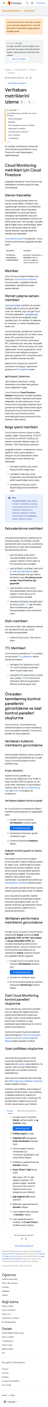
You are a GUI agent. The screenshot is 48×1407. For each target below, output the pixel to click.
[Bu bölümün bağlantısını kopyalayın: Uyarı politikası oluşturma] (7, 1052)
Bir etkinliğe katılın (9, 1322)
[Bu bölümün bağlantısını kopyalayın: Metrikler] (21, 271)
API (14, 239)
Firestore (29, 10)
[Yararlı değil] (30, 78)
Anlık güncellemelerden (22, 571)
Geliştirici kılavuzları (9, 1279)
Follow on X (6, 1314)
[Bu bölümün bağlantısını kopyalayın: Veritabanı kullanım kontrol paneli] (7, 803)
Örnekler (5, 1287)
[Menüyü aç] (3, 3)
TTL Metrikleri (31, 516)
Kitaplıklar (5, 1291)
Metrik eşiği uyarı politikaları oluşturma (25, 1081)
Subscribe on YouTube (10, 1318)
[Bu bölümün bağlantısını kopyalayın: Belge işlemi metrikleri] (40, 427)
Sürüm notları (7, 1345)
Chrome (5, 1373)
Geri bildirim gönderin (17, 83)
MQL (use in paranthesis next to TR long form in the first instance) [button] (28, 1111)
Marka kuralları (7, 1349)
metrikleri (25, 279)
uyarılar (21, 1064)
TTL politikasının (25, 656)
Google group (7, 1341)
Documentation (11, 10)
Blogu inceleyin (8, 1306)
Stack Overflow (8, 1337)
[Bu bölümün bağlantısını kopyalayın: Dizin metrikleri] (29, 621)
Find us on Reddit (8, 1310)
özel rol (17, 791)
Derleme (11, 73)
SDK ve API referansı (10, 1283)
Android (5, 1369)
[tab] (10, 1111)
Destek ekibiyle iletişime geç (13, 1333)
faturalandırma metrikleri (16, 883)
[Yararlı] (27, 78)
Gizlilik (12, 1395)
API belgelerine (22, 369)
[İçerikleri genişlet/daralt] (18, 109)
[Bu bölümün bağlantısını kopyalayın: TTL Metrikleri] (28, 648)
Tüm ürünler (6, 1385)
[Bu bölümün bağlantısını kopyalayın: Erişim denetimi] (25, 770)
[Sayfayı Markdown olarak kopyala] (29, 102)
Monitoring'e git (22, 1128)
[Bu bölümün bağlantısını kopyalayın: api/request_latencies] (32, 376)
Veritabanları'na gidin (21, 828)
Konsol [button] (10, 1111)
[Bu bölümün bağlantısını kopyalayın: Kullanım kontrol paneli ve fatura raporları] (17, 853)
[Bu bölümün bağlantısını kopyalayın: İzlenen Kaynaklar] (33, 195)
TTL (27, 604)
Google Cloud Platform (11, 1381)
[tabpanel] (24, 1171)
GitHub (5, 1295)
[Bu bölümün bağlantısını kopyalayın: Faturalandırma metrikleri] (7, 532)
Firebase (8, 70)
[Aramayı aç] (27, 3)
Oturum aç (40, 3)
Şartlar (4, 1395)
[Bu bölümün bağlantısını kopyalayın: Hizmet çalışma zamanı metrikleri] (21, 300)
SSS (3, 1353)
